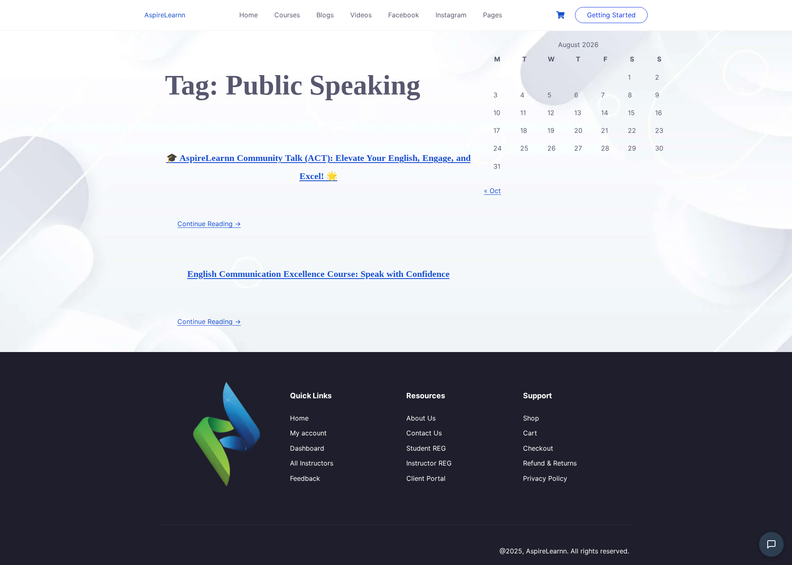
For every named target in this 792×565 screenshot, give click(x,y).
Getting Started (611, 15)
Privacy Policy (545, 478)
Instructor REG (429, 463)
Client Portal (426, 478)
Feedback (305, 478)
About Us (421, 418)
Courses (287, 15)
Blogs (325, 15)
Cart (530, 433)
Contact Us (424, 433)
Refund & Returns (550, 463)
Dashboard (307, 448)
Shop (531, 418)
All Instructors (311, 463)
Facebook (403, 15)
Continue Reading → (209, 224)
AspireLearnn (164, 15)
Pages (492, 15)
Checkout (538, 448)
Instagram (451, 15)
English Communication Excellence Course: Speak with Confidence (318, 274)
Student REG (426, 448)
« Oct (492, 191)
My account (308, 433)
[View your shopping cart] (561, 15)
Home (248, 15)
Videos (361, 15)
